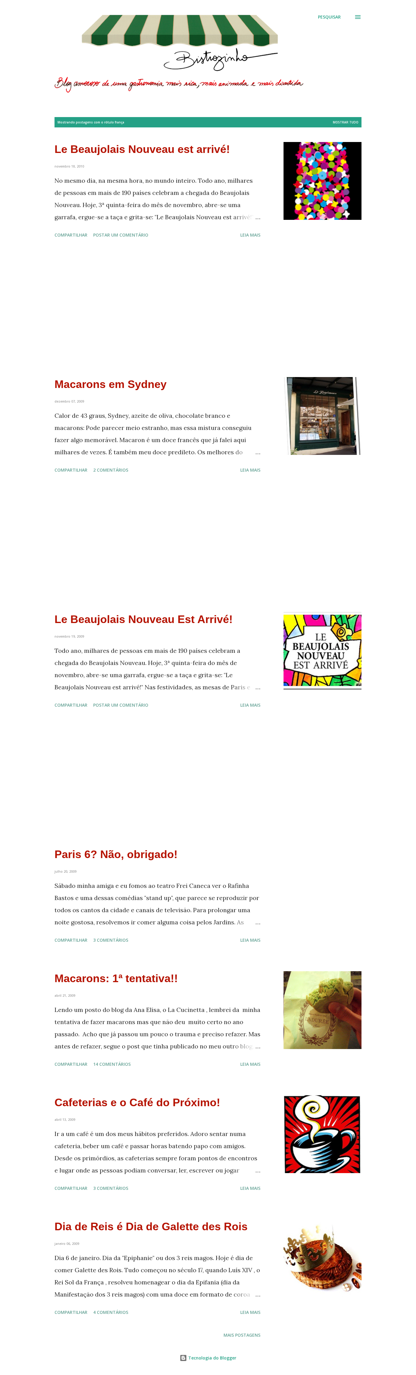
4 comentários (110, 1312)
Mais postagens (242, 1335)
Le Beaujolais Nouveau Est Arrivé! (144, 619)
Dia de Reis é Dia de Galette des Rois (151, 1226)
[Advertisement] (157, 308)
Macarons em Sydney (111, 384)
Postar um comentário (120, 235)
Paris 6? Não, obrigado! (116, 854)
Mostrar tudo (345, 122)
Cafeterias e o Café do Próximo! (137, 1102)
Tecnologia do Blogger (211, 1358)
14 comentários (112, 1064)
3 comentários (110, 940)
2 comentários (110, 470)
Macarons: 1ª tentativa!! (116, 978)
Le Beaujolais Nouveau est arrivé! (142, 149)
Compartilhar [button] (71, 235)
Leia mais (250, 235)
